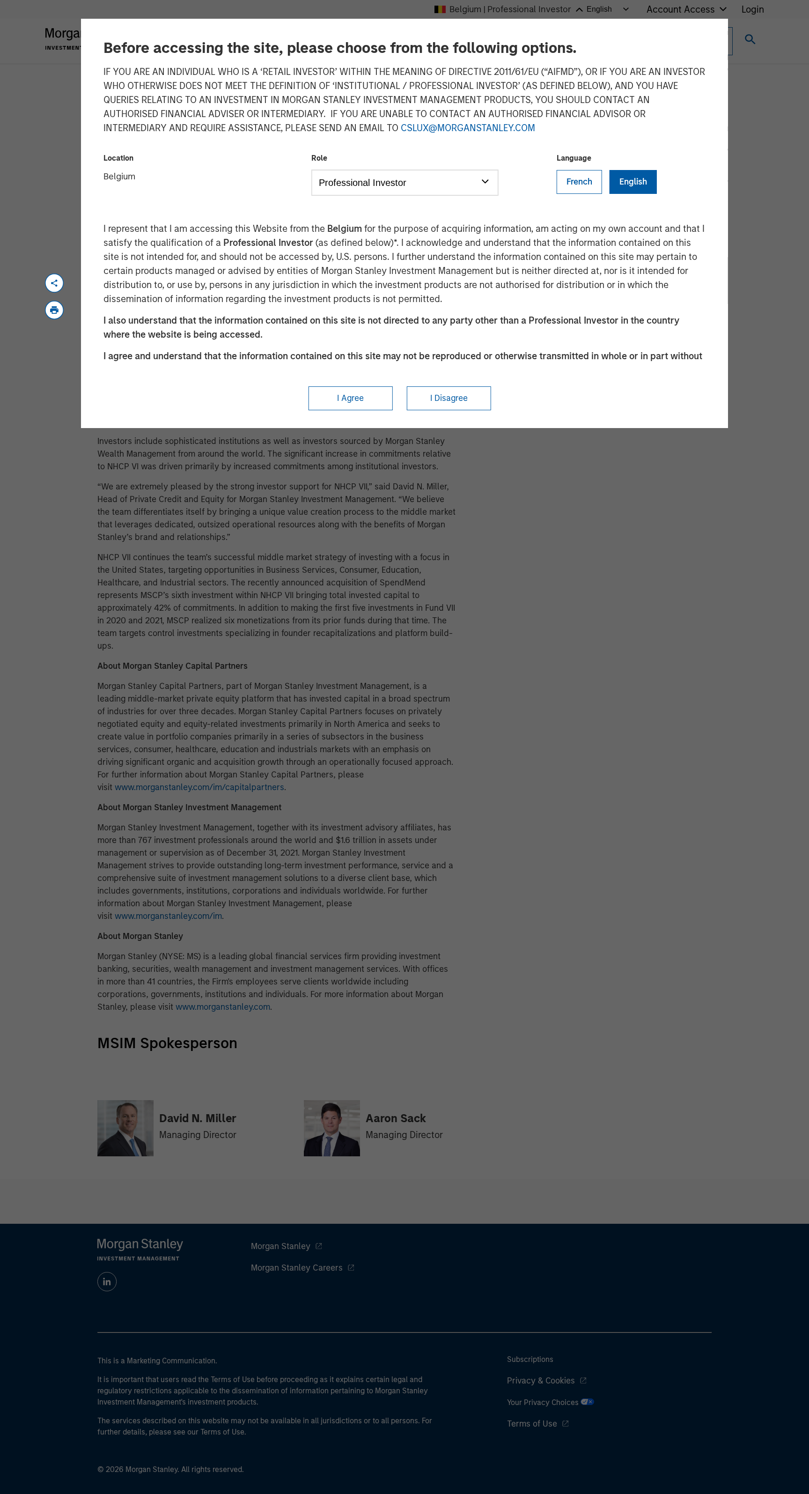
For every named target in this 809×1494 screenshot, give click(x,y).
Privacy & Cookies (541, 1381)
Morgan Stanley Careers (297, 1268)
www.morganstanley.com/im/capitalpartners (199, 787)
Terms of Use (532, 1424)
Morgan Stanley (280, 1246)
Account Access (681, 9)
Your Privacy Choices (544, 1402)
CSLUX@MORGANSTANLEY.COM (468, 127)
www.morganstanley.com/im (168, 916)
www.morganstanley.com (223, 1007)
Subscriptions (530, 1359)
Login (753, 9)
